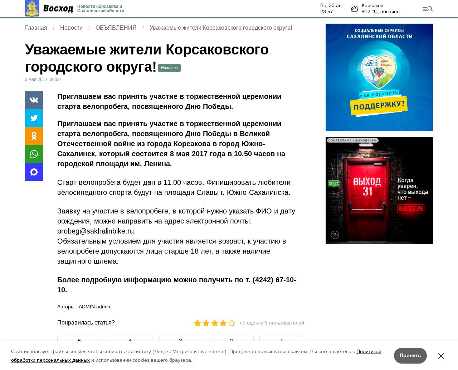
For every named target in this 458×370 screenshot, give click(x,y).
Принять (410, 355)
